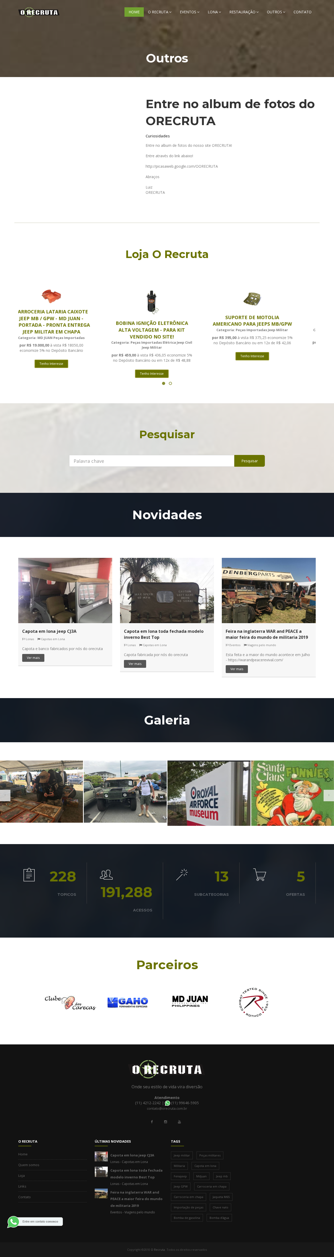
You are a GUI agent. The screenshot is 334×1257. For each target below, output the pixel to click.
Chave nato (220, 1207)
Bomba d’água (219, 1218)
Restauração (242, 11)
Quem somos (28, 1164)
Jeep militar (182, 1155)
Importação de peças (188, 1207)
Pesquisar (249, 460)
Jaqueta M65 (221, 1197)
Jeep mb (222, 1176)
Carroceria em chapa (211, 1186)
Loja (21, 1175)
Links (22, 1186)
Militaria (179, 1166)
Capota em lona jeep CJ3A (49, 631)
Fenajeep (180, 1176)
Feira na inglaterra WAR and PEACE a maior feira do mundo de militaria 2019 (267, 634)
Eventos (188, 11)
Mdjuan (201, 1176)
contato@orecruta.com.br (167, 1108)
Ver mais (33, 658)
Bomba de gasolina (187, 1218)
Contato (303, 11)
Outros (274, 11)
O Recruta (158, 11)
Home (134, 11)
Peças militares (209, 1155)
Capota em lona (205, 1166)
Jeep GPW (181, 1186)
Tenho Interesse (67, 373)
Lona (213, 11)
